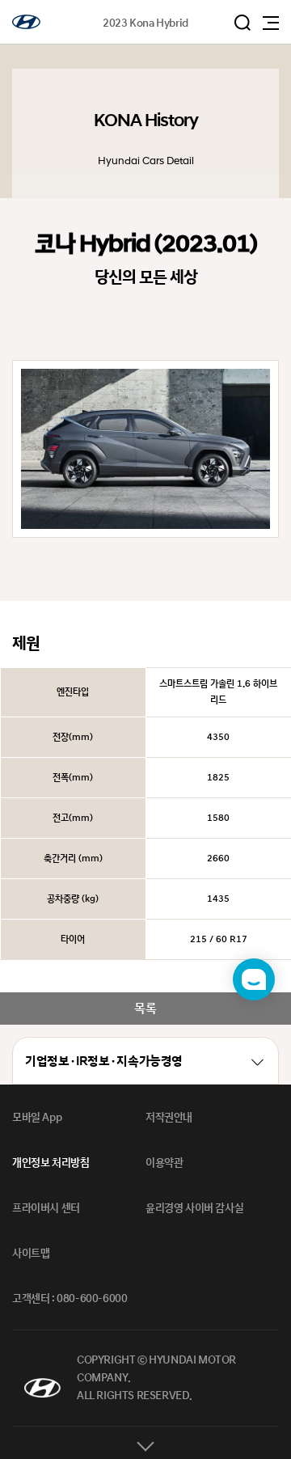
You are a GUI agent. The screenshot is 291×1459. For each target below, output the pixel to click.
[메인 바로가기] (26, 22)
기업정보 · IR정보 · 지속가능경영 (104, 1061)
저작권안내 (169, 1117)
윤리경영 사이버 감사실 (194, 1208)
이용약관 (164, 1163)
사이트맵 (30, 1253)
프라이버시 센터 (46, 1208)
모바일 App (36, 1117)
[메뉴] (271, 23)
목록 (145, 1009)
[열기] (145, 1443)
